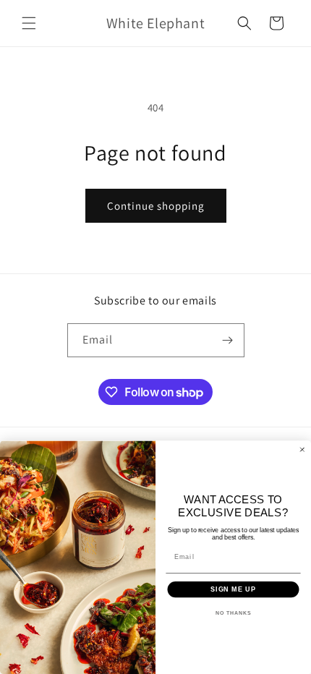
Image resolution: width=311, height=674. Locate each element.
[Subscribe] (228, 340)
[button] (29, 23)
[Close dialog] (302, 449)
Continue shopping (156, 206)
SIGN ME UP (233, 589)
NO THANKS (234, 613)
